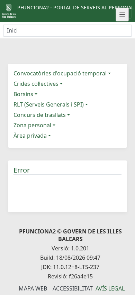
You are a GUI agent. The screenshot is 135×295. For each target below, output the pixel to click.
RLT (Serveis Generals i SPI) (49, 104)
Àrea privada (30, 135)
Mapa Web (33, 288)
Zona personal (32, 125)
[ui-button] (122, 14)
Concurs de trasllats (40, 115)
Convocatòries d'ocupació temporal (60, 73)
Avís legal (110, 288)
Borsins (23, 94)
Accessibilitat (73, 288)
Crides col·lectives (36, 83)
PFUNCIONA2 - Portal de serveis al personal (75, 7)
